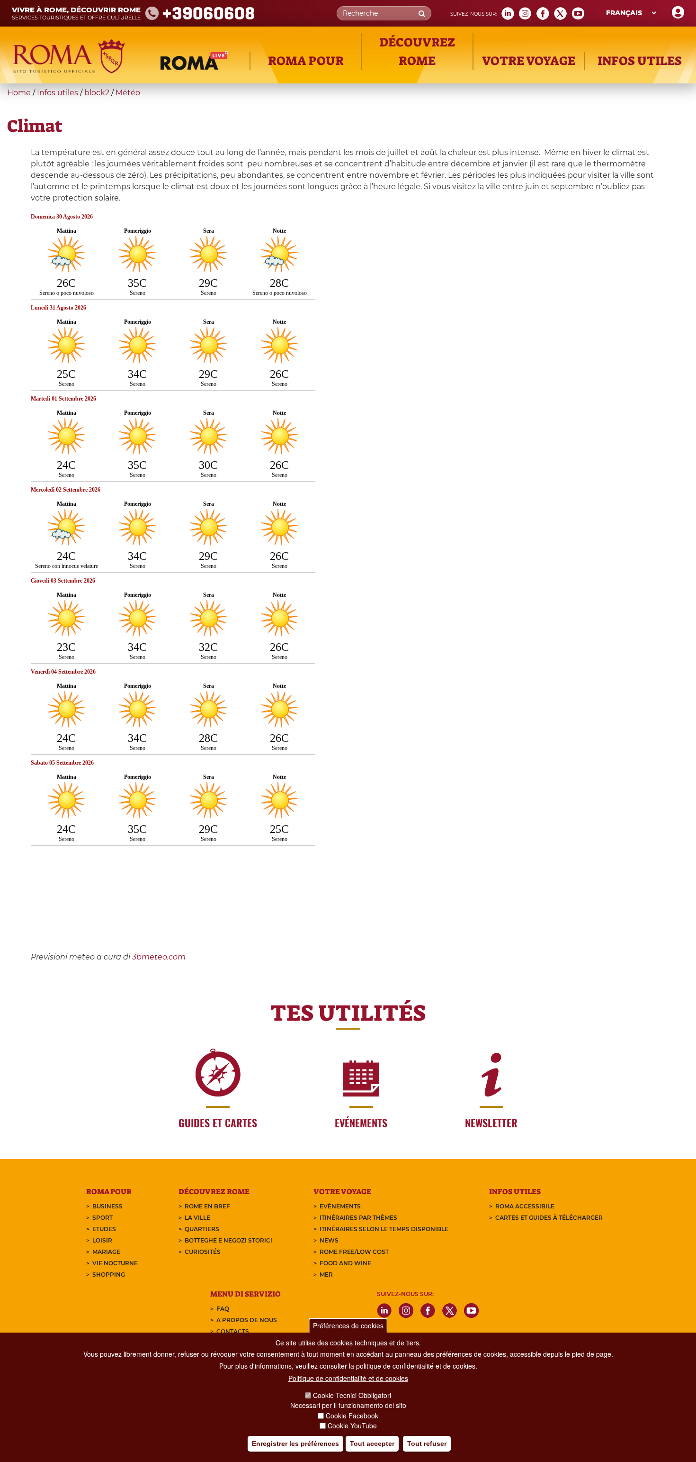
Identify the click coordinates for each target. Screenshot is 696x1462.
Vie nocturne (115, 1263)
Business (107, 1206)
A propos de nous (246, 1320)
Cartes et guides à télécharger (549, 1217)
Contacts (232, 1331)
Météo (128, 92)
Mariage (106, 1251)
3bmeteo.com (159, 956)
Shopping (108, 1274)
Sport (102, 1217)
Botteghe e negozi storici (228, 1240)
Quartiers (202, 1229)
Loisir (102, 1240)
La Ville (197, 1217)
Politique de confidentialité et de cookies (348, 1378)
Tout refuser (426, 1443)
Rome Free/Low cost (354, 1251)
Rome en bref (207, 1206)
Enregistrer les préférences (295, 1443)
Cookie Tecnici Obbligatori (352, 1395)
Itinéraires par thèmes (358, 1217)
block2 (96, 92)
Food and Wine (345, 1263)
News (329, 1240)
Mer (326, 1274)
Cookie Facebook (352, 1415)
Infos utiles (57, 92)
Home (19, 92)
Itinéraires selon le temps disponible (384, 1229)
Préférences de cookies (348, 1325)
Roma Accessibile (524, 1206)
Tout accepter (372, 1443)
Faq (222, 1308)
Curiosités (203, 1251)
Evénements (340, 1206)
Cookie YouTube (352, 1426)
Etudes (104, 1229)
